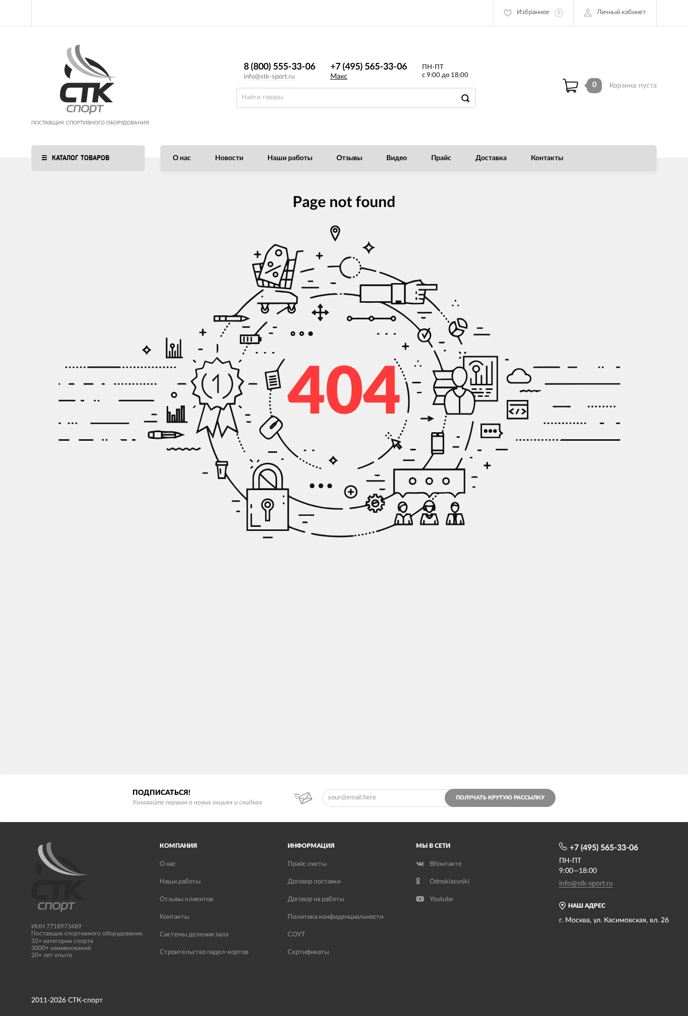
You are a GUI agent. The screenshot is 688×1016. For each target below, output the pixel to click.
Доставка (491, 158)
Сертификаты (308, 952)
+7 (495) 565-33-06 (368, 67)
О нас (182, 158)
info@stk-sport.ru (269, 77)
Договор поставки (314, 881)
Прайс (441, 158)
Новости (229, 158)
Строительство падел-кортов (204, 952)
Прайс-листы (307, 864)
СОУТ (296, 934)
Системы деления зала (194, 934)
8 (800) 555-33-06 (279, 67)
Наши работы (289, 158)
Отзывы (349, 158)
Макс (339, 76)
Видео (396, 158)
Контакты (547, 158)
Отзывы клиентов (186, 899)
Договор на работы (316, 899)
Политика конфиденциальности (335, 917)
